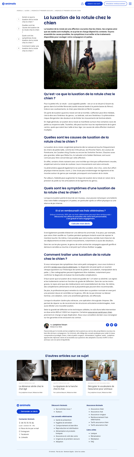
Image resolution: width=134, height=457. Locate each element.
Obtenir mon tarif (94, 4)
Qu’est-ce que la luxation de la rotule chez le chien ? (30, 19)
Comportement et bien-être (67, 425)
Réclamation (96, 436)
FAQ (92, 441)
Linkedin (24, 437)
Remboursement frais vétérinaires (99, 418)
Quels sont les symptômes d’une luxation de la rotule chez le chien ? (30, 39)
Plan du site (59, 452)
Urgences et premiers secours (68, 439)
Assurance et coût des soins (67, 436)
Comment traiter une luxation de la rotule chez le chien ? (30, 48)
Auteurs (59, 412)
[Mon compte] (82, 4)
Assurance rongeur (98, 414)
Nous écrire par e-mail (30, 428)
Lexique (94, 433)
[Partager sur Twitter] (112, 326)
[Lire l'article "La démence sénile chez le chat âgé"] (32, 378)
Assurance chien (97, 409)
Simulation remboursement (115, 4)
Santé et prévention (63, 420)
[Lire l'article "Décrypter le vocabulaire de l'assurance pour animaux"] (101, 378)
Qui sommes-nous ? (64, 409)
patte (99, 247)
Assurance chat (97, 412)
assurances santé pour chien (100, 312)
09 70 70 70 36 (27, 423)
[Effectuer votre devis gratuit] (80, 228)
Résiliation (95, 439)
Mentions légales (69, 452)
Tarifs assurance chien (99, 422)
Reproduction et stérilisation (67, 428)
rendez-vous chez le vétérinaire (64, 267)
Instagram (25, 431)
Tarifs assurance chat (99, 425)
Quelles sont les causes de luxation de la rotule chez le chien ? (30, 28)
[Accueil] (9, 3)
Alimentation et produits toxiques (65, 432)
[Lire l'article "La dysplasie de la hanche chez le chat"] (67, 378)
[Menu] (130, 3)
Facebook (25, 434)
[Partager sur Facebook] (107, 326)
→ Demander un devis (28, 411)
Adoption (59, 441)
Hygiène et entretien (64, 423)
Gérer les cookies (80, 452)
